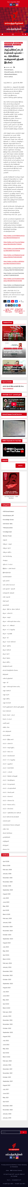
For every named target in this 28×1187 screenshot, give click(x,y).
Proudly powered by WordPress (9, 1164)
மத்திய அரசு (6, 727)
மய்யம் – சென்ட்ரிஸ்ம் (8, 768)
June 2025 (6, 902)
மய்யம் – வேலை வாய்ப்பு (9, 804)
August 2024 (7, 943)
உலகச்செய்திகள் (7, 576)
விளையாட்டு (6, 849)
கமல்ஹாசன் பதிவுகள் (8, 593)
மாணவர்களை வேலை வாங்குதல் (11, 825)
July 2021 (6, 1089)
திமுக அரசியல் (7, 650)
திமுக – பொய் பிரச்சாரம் (9, 641)
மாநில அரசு (6, 829)
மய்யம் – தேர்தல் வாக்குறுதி (10, 776)
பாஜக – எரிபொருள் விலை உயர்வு (11, 686)
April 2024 (6, 955)
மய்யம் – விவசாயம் (8, 796)
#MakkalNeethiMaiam (10, 74)
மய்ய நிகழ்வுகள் (7, 731)
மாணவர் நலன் (15, 331)
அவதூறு (5, 560)
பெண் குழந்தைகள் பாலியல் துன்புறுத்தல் (13, 707)
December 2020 (8, 1105)
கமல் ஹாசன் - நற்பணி (17, 44)
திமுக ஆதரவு (6, 658)
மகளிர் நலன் (6, 723)
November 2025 (8, 882)
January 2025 (7, 922)
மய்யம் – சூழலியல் (8, 764)
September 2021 (8, 1081)
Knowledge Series (9, 42)
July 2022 (6, 1040)
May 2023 (6, 1000)
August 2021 (6, 1085)
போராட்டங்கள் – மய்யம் (9, 715)
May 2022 (6, 1048)
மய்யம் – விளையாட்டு (8, 800)
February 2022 (7, 1061)
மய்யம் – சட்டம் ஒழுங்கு (9, 760)
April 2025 (6, 910)
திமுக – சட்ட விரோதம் (9, 625)
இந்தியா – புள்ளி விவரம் (9, 568)
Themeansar (15, 1166)
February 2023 (7, 1012)
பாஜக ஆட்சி (6, 694)
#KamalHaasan (8, 70)
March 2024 (6, 959)
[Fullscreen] (23, 409)
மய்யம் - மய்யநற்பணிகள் (9, 46)
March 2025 (6, 914)
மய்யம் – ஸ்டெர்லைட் (8, 808)
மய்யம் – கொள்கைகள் (9, 755)
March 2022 (6, 1057)
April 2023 (6, 1004)
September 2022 (8, 1032)
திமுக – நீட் (6, 637)
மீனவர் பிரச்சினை (7, 833)
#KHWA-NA (18, 72)
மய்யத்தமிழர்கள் (14, 28)
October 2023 (7, 979)
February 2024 (7, 963)
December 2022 (7, 1020)
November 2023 (8, 975)
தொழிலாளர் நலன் (7, 666)
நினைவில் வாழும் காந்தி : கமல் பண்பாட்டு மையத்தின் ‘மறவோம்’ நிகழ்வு (13, 352)
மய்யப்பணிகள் (6, 735)
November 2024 (8, 930)
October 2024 (7, 934)
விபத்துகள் (5, 845)
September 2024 (8, 939)
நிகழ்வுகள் (20, 348)
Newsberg (24, 1164)
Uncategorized (7, 532)
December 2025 (7, 877)
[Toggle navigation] (13, 34)
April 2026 (6, 861)
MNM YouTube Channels (16, 1170)
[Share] (8, 301)
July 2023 (6, 991)
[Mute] (20, 409)
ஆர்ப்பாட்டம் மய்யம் (7, 564)
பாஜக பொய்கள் (7, 703)
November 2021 (7, 1073)
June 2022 (6, 1044)
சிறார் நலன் (6, 601)
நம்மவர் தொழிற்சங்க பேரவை (10, 670)
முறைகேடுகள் (6, 837)
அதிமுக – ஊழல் (7, 544)
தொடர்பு (8, 1179)
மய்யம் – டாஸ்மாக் (7, 772)
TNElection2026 (8, 527)
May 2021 (6, 1097)
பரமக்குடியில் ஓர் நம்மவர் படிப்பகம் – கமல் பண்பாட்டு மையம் (18, 311)
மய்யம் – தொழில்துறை (9, 780)
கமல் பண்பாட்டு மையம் (8, 44)
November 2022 (8, 1024)
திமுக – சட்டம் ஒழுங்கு (9, 629)
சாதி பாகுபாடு (6, 597)
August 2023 (6, 987)
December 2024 (8, 926)
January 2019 (7, 1118)
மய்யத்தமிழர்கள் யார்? (16, 1179)
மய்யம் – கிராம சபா (8, 751)
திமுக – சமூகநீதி (7, 633)
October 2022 (7, 1028)
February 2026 (7, 869)
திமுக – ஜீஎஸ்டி (7, 646)
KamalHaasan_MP (8, 365)
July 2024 (6, 947)
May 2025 (6, 906)
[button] (22, 34)
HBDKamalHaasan (8, 511)
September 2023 (8, 983)
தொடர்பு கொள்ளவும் (8, 388)
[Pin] (12, 301)
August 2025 (6, 894)
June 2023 (6, 996)
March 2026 (6, 865)
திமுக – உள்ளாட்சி (7, 613)
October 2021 (7, 1077)
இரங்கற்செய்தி (7, 572)
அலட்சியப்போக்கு (7, 556)
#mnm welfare (8, 76)
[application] (14, 404)
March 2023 (6, 1008)
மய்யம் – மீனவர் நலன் (8, 792)
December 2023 (7, 971)
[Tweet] (5, 301)
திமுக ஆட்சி (6, 654)
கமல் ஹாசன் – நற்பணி (9, 589)
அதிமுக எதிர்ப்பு (7, 552)
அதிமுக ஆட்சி (7, 548)
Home (7, 1170)
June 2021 (6, 1093)
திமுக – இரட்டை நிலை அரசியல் (11, 609)
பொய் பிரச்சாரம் (7, 711)
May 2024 (6, 951)
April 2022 (6, 1053)
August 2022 (6, 1036)
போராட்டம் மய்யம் (7, 719)
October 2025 (7, 886)
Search (5, 460)
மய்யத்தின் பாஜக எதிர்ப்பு (20, 1183)
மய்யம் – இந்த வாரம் (8, 739)
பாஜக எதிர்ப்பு (6, 698)
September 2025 (8, 890)
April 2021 (6, 1101)
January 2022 (7, 1065)
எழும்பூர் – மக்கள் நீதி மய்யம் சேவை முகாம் (9, 310)
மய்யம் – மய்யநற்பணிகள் (9, 788)
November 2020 (8, 1110)
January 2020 (7, 1114)
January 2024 (7, 967)
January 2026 (7, 873)
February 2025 (7, 918)
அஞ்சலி (5, 540)
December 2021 (7, 1069)
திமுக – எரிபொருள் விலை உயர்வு (11, 621)
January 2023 (7, 1016)
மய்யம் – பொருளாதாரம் (9, 784)
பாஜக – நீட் (6, 682)
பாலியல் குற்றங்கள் (8, 678)
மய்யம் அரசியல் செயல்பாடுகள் (11, 816)
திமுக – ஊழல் (6, 617)
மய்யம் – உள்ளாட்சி (8, 743)
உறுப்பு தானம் (6, 580)
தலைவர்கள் (15, 348)
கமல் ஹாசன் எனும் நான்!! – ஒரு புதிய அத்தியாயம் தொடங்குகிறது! (14, 1175)
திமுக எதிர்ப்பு (6, 662)
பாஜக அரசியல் (7, 690)
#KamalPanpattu (9, 72)
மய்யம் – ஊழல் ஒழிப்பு (8, 747)
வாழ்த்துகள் (6, 841)
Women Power (7, 536)
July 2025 (6, 898)
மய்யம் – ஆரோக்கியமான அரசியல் (12, 812)
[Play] (5, 409)
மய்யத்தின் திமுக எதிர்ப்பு (8, 1183)
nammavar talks (18, 42)
